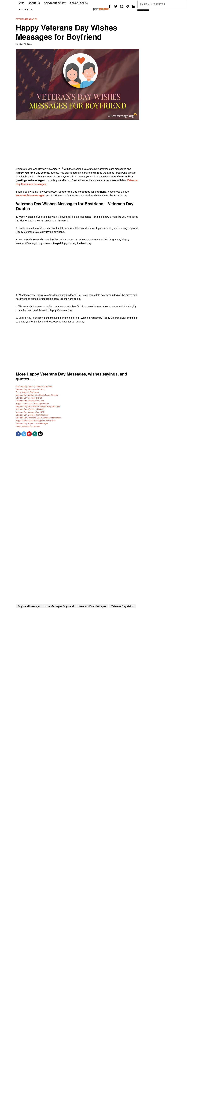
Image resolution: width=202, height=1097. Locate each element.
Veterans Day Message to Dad (29, 397)
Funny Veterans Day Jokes (27, 392)
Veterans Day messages (30, 195)
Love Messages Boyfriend (59, 606)
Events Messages (26, 19)
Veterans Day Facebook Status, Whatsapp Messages (38, 417)
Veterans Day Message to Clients (30, 400)
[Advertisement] (77, 145)
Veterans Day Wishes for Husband (30, 409)
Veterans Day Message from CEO (30, 412)
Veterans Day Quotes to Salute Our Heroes (34, 386)
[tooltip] (109, 6)
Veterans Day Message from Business (32, 414)
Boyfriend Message (29, 606)
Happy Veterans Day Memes (28, 426)
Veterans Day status (122, 606)
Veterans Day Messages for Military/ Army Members (38, 406)
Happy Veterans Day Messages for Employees (36, 420)
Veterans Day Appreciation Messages (32, 423)
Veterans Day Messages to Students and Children (37, 394)
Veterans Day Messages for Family (30, 389)
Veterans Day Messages (92, 606)
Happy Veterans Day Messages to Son (32, 403)
